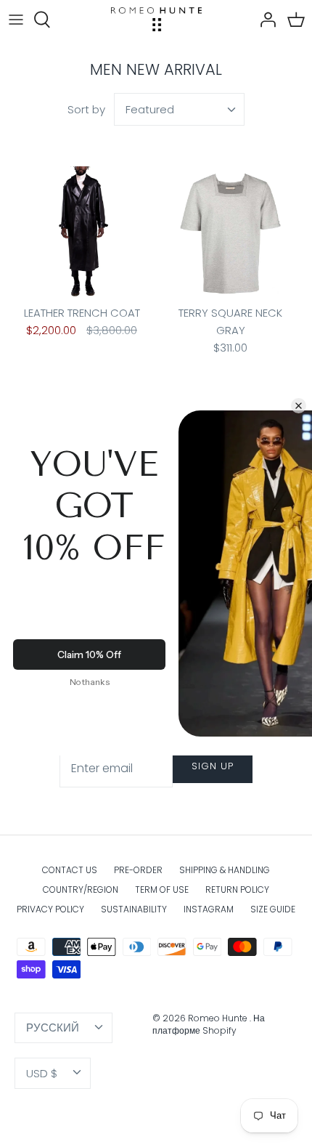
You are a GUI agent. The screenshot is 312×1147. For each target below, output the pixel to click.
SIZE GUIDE (272, 909)
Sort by (86, 109)
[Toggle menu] (16, 20)
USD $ (41, 1073)
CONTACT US (69, 870)
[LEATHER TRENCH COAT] (82, 233)
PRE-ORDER (138, 870)
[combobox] (179, 109)
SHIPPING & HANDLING (224, 870)
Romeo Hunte (219, 1018)
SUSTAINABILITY (134, 909)
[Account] (264, 20)
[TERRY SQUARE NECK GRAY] (230, 233)
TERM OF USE (162, 889)
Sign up (213, 766)
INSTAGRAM (209, 909)
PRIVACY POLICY (50, 909)
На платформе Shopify (208, 1024)
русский (52, 1027)
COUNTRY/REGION (80, 889)
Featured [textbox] (150, 109)
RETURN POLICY (237, 889)
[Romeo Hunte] (156, 19)
